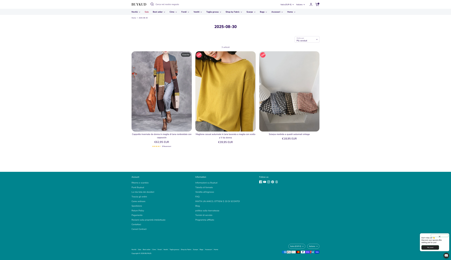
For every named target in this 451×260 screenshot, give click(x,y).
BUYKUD (148, 253)
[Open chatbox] (446, 255)
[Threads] (276, 181)
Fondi (184, 12)
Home (290, 12)
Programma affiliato (204, 219)
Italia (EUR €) (286, 4)
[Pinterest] (272, 181)
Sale (147, 12)
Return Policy (138, 210)
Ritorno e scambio (140, 182)
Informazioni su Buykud (206, 182)
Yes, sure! (430, 247)
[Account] (311, 4)
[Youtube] (264, 181)
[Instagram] (268, 181)
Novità (135, 12)
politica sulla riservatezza (207, 210)
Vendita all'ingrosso (204, 192)
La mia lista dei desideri (143, 192)
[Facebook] (260, 181)
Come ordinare (138, 201)
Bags (262, 12)
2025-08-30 (143, 18)
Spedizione (137, 205)
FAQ (197, 196)
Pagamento (137, 215)
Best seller (158, 12)
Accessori (276, 12)
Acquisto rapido (161, 127)
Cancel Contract (139, 229)
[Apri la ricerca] (152, 4)
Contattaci (136, 224)
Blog (197, 205)
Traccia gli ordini (139, 196)
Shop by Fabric (233, 12)
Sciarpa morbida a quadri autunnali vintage (289, 134)
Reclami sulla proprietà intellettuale (148, 219)
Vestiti (197, 12)
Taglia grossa (212, 12)
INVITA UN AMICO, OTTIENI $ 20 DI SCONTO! (217, 201)
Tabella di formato (204, 187)
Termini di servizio (203, 215)
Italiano (299, 4)
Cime (172, 12)
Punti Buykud (138, 187)
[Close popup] (439, 235)
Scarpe (250, 12)
